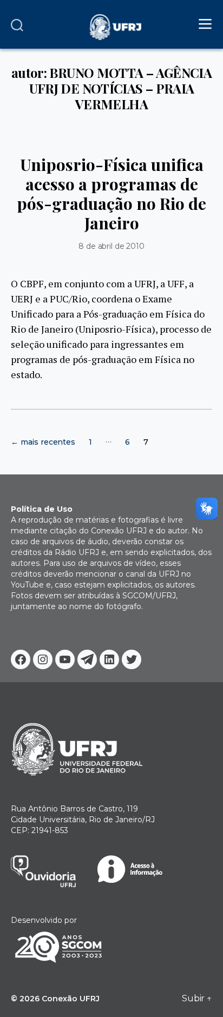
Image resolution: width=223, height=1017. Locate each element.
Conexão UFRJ (71, 998)
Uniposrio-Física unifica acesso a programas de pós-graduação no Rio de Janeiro (111, 194)
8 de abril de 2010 (111, 246)
